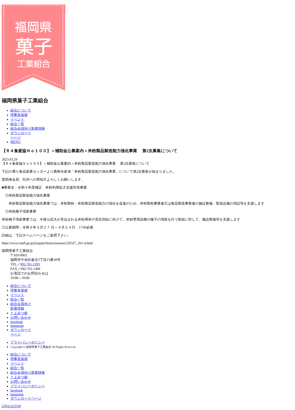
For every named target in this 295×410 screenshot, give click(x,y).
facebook (16, 322)
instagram (17, 326)
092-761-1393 (30, 264)
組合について (20, 110)
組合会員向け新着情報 (27, 128)
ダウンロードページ (25, 398)
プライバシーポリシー (27, 342)
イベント (17, 119)
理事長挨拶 (19, 115)
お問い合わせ (20, 317)
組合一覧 (17, 124)
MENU (15, 142)
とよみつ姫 (19, 313)
